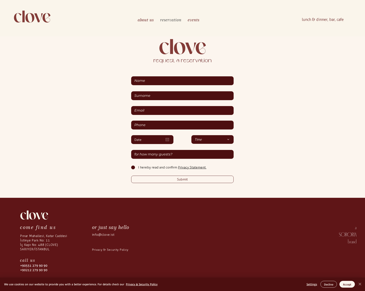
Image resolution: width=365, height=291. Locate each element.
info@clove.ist (103, 235)
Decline (328, 284)
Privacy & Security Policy (142, 284)
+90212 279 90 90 (33, 270)
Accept (347, 284)
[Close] (359, 284)
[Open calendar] (167, 139)
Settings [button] (311, 284)
